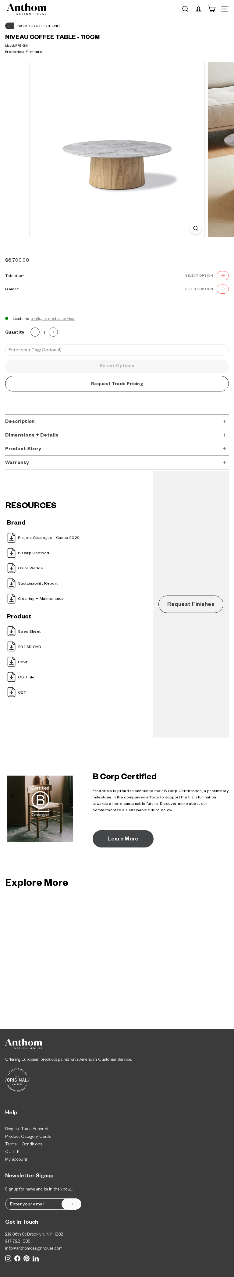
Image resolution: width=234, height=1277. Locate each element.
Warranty (17, 463)
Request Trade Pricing (117, 384)
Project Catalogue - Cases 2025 (49, 538)
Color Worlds (30, 569)
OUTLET (14, 1152)
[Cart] (211, 9)
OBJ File (26, 678)
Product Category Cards (28, 1137)
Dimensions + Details (31, 435)
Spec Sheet (29, 632)
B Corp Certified (33, 553)
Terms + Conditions (23, 1145)
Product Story (23, 449)
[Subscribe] (71, 1204)
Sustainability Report (38, 584)
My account (16, 1160)
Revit (23, 662)
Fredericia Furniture (23, 52)
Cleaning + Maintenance (41, 599)
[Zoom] (195, 228)
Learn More (123, 840)
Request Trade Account (26, 1129)
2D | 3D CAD (29, 647)
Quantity (14, 333)
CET (22, 693)
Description (20, 422)
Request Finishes (190, 605)
